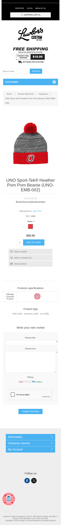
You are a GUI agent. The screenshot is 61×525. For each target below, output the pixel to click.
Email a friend (20, 264)
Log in (29, 8)
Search (36, 71)
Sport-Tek (37, 211)
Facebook (27, 480)
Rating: (30, 377)
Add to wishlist (20, 251)
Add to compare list (22, 258)
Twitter (34, 480)
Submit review (30, 411)
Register (19, 8)
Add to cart (34, 242)
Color (30, 221)
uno (41, 314)
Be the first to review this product (30, 202)
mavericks (28, 314)
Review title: (30, 338)
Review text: (30, 348)
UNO (14, 314)
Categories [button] (11, 82)
